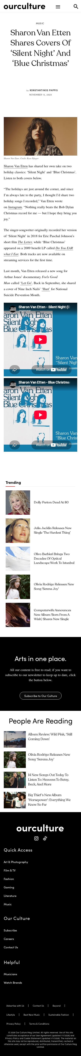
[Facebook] (29, 81)
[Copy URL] (55, 81)
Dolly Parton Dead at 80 (51, 502)
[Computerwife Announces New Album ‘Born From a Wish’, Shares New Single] (18, 615)
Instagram (15, 207)
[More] (64, 81)
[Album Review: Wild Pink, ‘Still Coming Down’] (15, 739)
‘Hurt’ (46, 289)
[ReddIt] (46, 81)
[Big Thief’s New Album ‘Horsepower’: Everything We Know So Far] (15, 800)
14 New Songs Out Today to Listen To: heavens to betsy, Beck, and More (48, 779)
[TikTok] (44, 838)
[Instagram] (36, 838)
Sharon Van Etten (16, 166)
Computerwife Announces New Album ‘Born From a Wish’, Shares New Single (52, 615)
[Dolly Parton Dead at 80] (18, 502)
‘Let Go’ (26, 283)
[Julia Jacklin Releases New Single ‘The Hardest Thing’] (18, 530)
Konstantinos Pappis (44, 90)
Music (40, 23)
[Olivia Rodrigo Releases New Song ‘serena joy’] (18, 587)
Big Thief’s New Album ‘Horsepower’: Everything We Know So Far (49, 800)
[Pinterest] (37, 81)
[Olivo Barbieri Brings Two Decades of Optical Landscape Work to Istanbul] (18, 559)
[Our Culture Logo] (24, 6)
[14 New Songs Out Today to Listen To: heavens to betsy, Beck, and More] (15, 780)
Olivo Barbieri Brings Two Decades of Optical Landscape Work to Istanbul (54, 559)
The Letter (25, 242)
